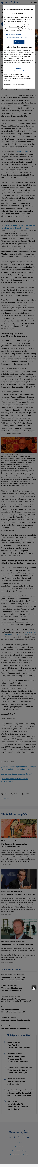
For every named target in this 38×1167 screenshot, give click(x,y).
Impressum (21, 84)
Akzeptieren (19, 42)
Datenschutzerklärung (10, 60)
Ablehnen (19, 68)
